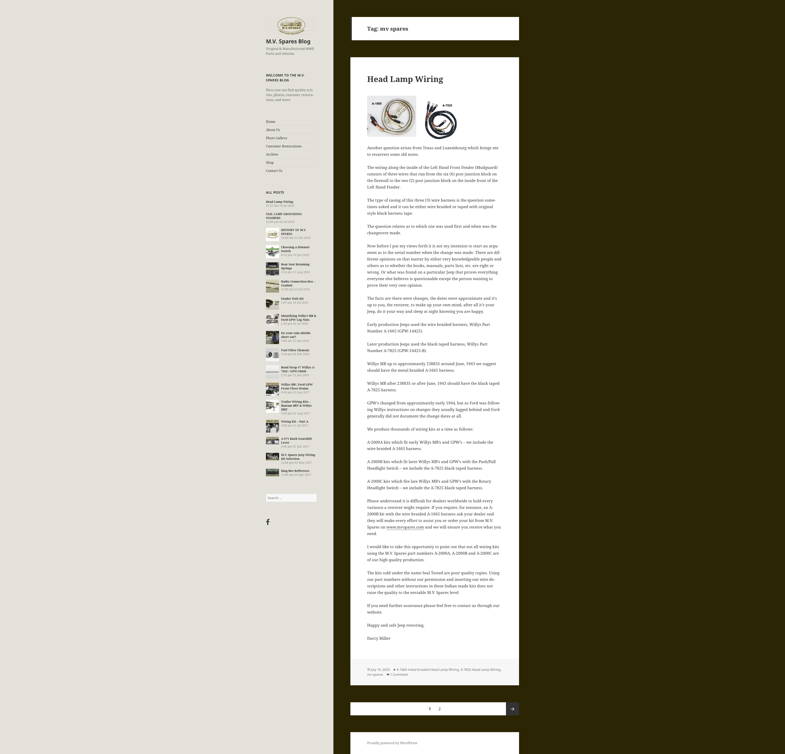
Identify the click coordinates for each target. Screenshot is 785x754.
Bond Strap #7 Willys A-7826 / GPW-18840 (298, 369)
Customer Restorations (284, 146)
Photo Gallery (276, 138)
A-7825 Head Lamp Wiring (480, 669)
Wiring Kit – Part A (294, 421)
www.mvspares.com (405, 527)
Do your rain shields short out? (296, 335)
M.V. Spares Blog (288, 41)
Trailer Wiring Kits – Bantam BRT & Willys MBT (296, 405)
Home (270, 121)
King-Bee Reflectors (295, 471)
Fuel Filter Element (295, 350)
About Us (273, 130)
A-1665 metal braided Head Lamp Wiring (428, 669)
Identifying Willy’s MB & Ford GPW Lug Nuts (298, 318)
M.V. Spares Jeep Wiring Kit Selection (298, 457)
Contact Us (274, 170)
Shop (270, 162)
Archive (272, 154)
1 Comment (399, 674)
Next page (512, 708)
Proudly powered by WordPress (392, 743)
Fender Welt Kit (292, 299)
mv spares (375, 674)
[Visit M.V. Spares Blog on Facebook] (268, 523)
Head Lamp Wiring (279, 202)
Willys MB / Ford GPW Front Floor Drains (297, 386)
